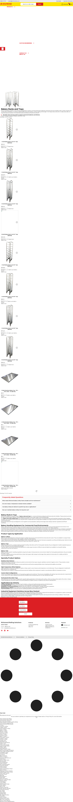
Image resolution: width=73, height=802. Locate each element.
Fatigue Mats (3, 792)
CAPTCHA (21, 612)
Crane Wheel (3, 782)
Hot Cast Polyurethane (5, 720)
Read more (10, 146)
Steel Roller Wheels (4, 773)
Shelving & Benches (9, 53)
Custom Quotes (8, 89)
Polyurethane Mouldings (6, 718)
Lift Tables (7, 15)
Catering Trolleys (4, 732)
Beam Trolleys (3, 736)
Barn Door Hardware (9, 69)
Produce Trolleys (4, 726)
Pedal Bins (7, 74)
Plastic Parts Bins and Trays (10, 42)
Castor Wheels (3, 763)
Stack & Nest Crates (9, 37)
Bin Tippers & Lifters (4, 794)
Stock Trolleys (3, 733)
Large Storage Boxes (4, 745)
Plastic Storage (8, 36)
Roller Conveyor (3, 756)
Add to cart (11, 177)
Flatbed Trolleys (3, 738)
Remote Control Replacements (7, 801)
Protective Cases (8, 43)
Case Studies (20, 50)
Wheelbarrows (8, 55)
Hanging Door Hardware (10, 67)
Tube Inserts (7, 83)
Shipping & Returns (49, 626)
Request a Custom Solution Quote (9, 596)
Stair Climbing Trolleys (5, 728)
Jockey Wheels (3, 774)
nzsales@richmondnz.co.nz (13, 1)
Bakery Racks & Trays (9, 21)
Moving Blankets (4, 762)
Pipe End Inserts (3, 778)
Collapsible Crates (4, 752)
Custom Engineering (9, 85)
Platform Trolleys (8, 23)
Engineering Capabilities (22, 44)
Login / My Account (49, 625)
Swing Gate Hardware (9, 49)
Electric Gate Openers (5, 800)
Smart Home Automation (10, 52)
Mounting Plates (8, 80)
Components (7, 76)
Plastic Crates (3, 747)
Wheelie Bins (7, 72)
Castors (6, 9)
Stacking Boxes (3, 748)
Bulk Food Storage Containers (7, 750)
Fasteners (7, 79)
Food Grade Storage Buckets (6, 751)
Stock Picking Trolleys (9, 25)
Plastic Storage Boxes (5, 742)
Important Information (68, 1)
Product (9, 6)
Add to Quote (10, 488)
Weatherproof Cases (4, 784)
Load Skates (7, 16)
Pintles (6, 82)
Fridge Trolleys (3, 727)
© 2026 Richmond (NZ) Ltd (6, 637)
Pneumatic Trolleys (4, 737)
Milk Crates (7, 41)
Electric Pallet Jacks (4, 760)
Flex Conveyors (8, 62)
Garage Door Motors (9, 57)
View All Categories (9, 90)
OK (36, 717)
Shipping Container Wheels (6, 771)
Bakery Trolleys (3, 730)
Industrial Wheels (4, 765)
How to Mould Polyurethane (6, 724)
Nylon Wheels (3, 769)
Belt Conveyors (3, 755)
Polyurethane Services (22, 48)
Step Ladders (3, 785)
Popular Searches (4, 787)
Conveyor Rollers (8, 59)
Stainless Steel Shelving (10, 33)
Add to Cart (3, 147)
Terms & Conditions (20, 637)
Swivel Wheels (3, 767)
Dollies (6, 22)
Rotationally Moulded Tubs (10, 45)
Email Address (22, 608)
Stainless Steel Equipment (10, 28)
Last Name (21, 604)
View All (6, 17)
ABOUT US (22, 54)
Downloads (58, 1)
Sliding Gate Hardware (9, 50)
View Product (4, 489)
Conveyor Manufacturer (5, 757)
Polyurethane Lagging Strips (6, 723)
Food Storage (8, 39)
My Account (65, 4)
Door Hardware (8, 66)
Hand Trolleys (7, 20)
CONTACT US (22, 53)
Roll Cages (7, 24)
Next (16, 129)
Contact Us (47, 627)
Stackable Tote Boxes (9, 46)
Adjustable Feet (8, 77)
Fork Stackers (8, 13)
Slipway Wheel (3, 780)
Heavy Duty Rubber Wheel (6, 768)
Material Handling (8, 11)
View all (6, 75)
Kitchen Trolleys (3, 731)
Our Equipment (21, 45)
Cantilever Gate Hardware (10, 51)
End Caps (7, 84)
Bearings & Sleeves (9, 78)
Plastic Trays (3, 743)
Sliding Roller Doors (4, 798)
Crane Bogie (3, 781)
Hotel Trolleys (3, 729)
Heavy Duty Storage (4, 744)
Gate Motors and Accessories (11, 48)
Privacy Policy (31, 637)
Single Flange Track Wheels (6, 772)
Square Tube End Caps (5, 779)
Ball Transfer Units (8, 63)
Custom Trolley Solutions (10, 26)
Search (39, 4)
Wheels (6, 10)
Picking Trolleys (3, 739)
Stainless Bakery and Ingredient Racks (9, 35)
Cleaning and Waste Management (9, 71)
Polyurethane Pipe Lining (6, 719)
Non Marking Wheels (5, 764)
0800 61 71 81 (3, 1)
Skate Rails (2, 777)
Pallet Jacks (7, 12)
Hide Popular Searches (5, 788)
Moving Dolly (3, 761)
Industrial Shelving (4, 789)
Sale (6, 8)
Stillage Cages (8, 54)
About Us (31, 626)
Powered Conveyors (9, 61)
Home (2, 116)
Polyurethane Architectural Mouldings (9, 722)
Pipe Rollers (20, 47)
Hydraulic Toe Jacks (9, 14)
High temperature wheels (7, 568)
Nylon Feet (2, 786)
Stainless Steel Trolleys (9, 29)
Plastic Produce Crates (5, 749)
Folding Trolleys (3, 735)
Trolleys (6, 116)
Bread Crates (7, 38)
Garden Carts (3, 740)
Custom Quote (21, 51)
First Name (21, 600)
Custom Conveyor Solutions (10, 64)
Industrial (11, 116)
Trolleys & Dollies (8, 18)
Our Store (31, 625)
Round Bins (7, 73)
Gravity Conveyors (8, 60)
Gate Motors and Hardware (10, 47)
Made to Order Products (22, 46)
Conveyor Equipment (9, 58)
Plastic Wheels (3, 766)
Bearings (2, 775)
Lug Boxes (7, 40)
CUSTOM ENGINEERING (25, 43)
